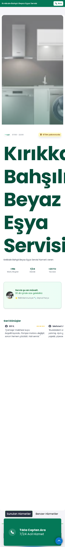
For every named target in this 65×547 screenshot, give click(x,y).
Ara (60, 3)
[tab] (18, 514)
